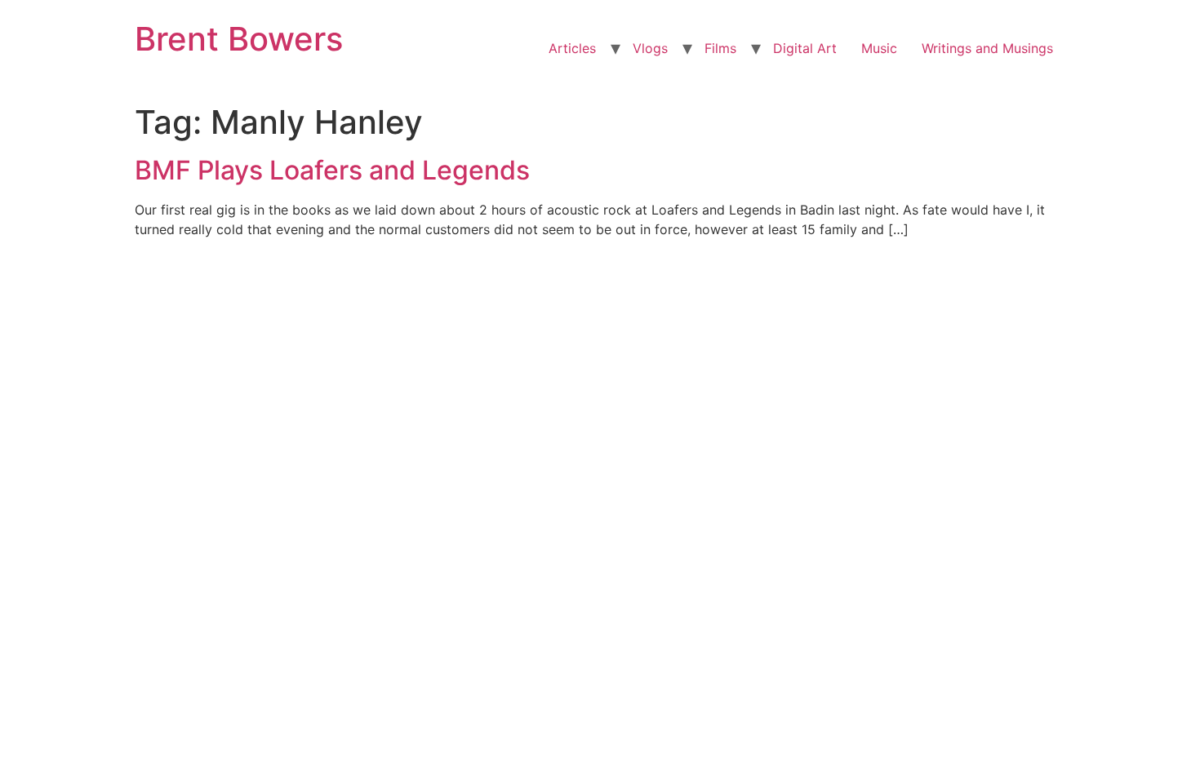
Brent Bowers (239, 39)
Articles (572, 48)
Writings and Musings (987, 48)
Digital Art (805, 48)
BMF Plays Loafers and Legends (332, 170)
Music (879, 48)
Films (720, 48)
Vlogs (650, 48)
